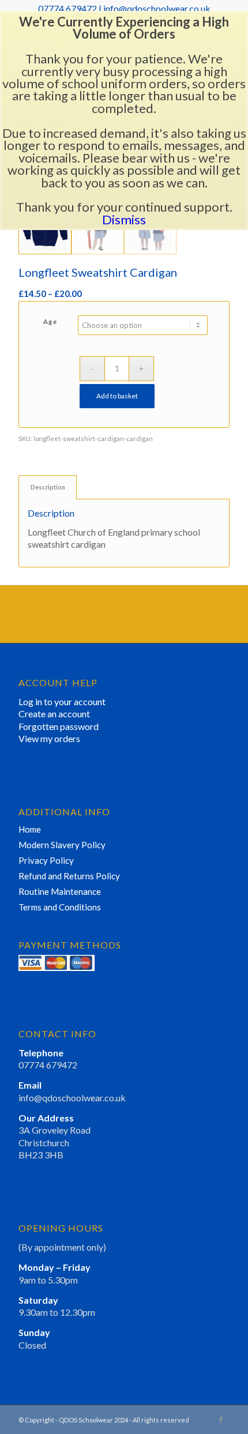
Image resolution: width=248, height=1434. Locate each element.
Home (29, 829)
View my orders (49, 738)
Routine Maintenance (59, 891)
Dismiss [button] (124, 219)
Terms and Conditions (59, 907)
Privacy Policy (46, 860)
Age (50, 321)
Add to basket (117, 396)
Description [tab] (48, 487)
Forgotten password (58, 726)
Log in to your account (62, 701)
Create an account (54, 713)
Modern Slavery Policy (62, 845)
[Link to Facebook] (221, 1419)
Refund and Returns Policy (69, 876)
